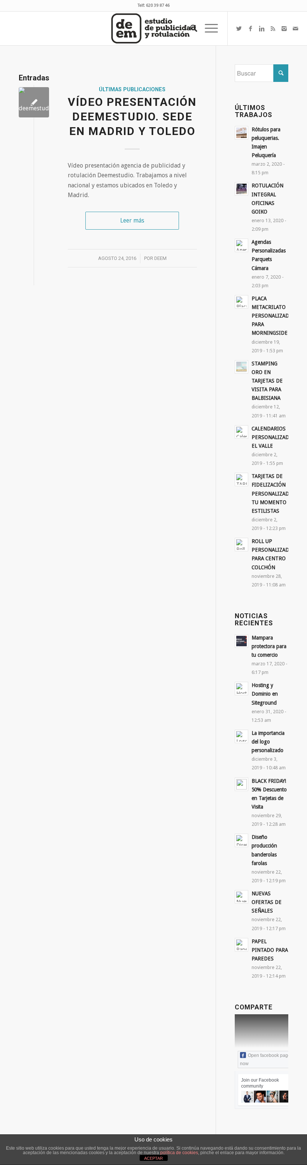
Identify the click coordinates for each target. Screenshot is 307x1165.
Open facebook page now (265, 1059)
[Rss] (273, 28)
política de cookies (179, 1152)
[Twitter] (239, 28)
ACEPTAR (153, 1158)
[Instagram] (284, 28)
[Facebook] (250, 28)
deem (160, 258)
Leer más (132, 220)
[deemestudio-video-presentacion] (34, 102)
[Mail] (295, 28)
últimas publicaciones (132, 89)
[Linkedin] (261, 28)
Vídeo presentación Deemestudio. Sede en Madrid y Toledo (132, 116)
